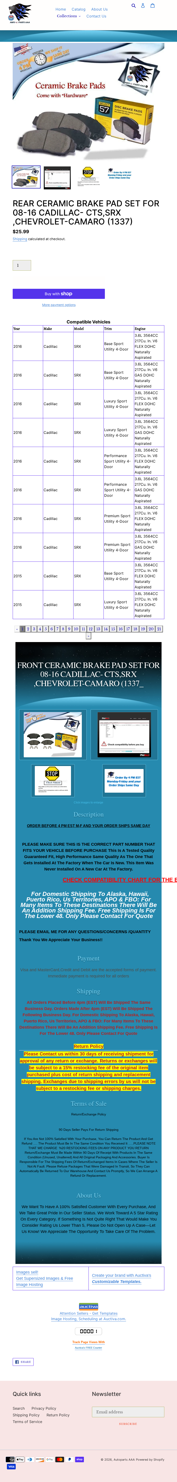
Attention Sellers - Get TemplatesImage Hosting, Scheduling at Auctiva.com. (88, 1316)
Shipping (20, 239)
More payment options (59, 305)
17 (128, 629)
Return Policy (58, 1415)
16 (121, 629)
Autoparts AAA (124, 1459)
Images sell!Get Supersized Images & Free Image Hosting (44, 1278)
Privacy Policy (44, 1408)
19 (143, 629)
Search (19, 1408)
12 (91, 629)
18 (135, 629)
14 (106, 629)
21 (159, 629)
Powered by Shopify (150, 1459)
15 (113, 629)
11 (83, 629)
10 (76, 629)
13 (98, 629)
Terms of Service (27, 1421)
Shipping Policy (26, 1415)
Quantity (20, 255)
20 (151, 629)
